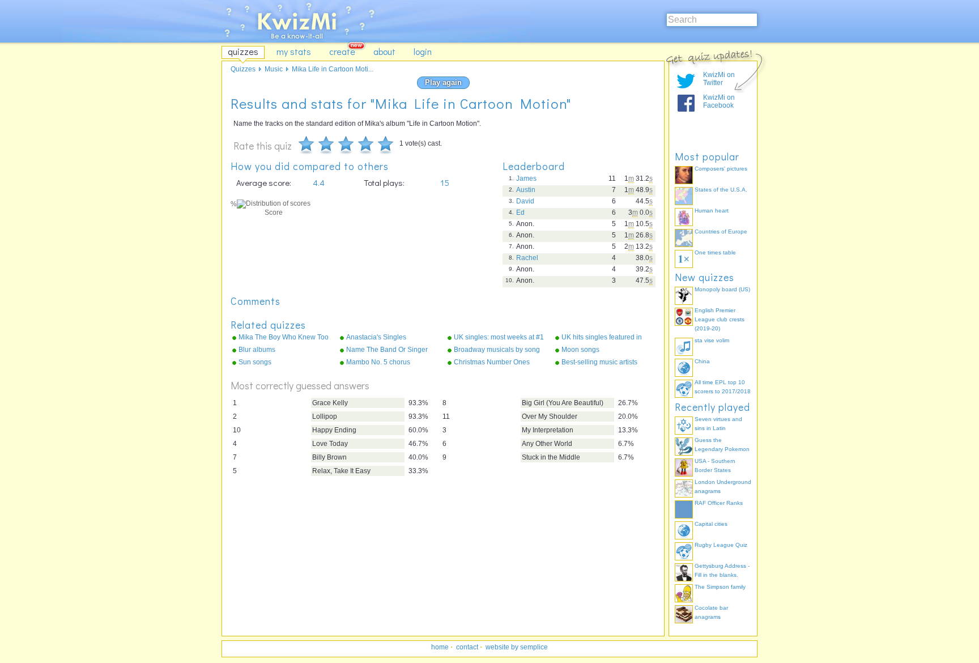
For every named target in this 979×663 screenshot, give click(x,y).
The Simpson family (720, 587)
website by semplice (517, 647)
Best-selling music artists (599, 362)
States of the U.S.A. (721, 189)
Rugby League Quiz (721, 545)
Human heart (712, 210)
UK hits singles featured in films (601, 337)
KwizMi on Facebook (719, 101)
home (440, 647)
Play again (443, 82)
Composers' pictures (721, 168)
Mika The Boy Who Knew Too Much (284, 337)
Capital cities (711, 524)
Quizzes (243, 69)
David (525, 201)
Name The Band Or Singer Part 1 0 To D (387, 350)
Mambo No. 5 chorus (378, 362)
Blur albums (257, 350)
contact (467, 647)
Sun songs (255, 362)
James (526, 178)
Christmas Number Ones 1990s (492, 362)
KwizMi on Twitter (719, 79)
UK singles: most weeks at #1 (499, 337)
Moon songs (580, 350)
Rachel (527, 258)
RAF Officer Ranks (719, 503)
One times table (715, 252)
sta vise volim (712, 340)
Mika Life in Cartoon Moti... (332, 69)
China (702, 361)
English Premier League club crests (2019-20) (719, 319)
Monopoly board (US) (722, 289)
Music (274, 69)
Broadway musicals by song (497, 350)
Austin (525, 190)
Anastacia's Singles (376, 337)
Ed (520, 212)
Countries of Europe (721, 231)
